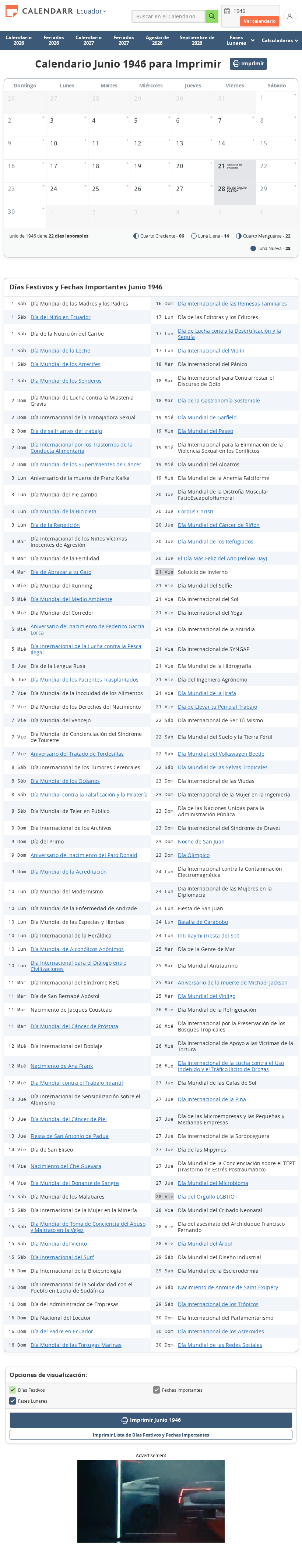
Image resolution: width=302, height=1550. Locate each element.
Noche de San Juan (201, 841)
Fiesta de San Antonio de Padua (70, 1135)
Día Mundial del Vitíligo (206, 996)
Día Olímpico (194, 855)
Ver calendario (259, 21)
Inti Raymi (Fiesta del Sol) (208, 935)
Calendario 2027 (89, 40)
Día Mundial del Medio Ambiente (71, 599)
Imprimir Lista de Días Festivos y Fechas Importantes (151, 1435)
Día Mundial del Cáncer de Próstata (74, 1026)
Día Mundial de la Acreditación (69, 871)
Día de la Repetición (55, 524)
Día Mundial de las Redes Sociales (220, 1344)
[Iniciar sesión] (289, 16)
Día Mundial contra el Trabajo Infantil (77, 1082)
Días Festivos (31, 1390)
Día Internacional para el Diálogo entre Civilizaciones (78, 965)
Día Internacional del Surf (62, 1257)
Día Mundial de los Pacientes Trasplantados (84, 679)
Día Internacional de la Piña (212, 1099)
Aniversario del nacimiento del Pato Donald (84, 855)
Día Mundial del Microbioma (213, 1182)
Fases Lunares (33, 1401)
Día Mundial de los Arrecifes (66, 364)
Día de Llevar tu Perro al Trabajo (217, 706)
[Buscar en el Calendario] (212, 16)
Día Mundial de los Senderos (66, 380)
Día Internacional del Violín (211, 350)
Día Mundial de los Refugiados (215, 541)
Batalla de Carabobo (203, 921)
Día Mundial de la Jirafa (207, 693)
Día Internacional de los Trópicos (218, 1304)
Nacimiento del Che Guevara (66, 1166)
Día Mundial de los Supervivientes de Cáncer (86, 464)
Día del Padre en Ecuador (62, 1331)
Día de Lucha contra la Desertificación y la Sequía (229, 333)
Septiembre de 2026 (197, 40)
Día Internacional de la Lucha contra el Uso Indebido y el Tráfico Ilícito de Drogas (231, 1066)
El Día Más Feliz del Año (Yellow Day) (222, 558)
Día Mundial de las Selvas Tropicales (223, 767)
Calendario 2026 (19, 40)
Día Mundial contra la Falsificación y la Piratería (89, 794)
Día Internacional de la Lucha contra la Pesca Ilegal (86, 649)
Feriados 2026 (53, 40)
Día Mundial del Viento (59, 1243)
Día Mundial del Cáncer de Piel (69, 1119)
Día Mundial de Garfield (207, 417)
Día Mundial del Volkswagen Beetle (221, 753)
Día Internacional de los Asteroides (221, 1331)
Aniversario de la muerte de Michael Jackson (233, 982)
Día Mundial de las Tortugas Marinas (76, 1344)
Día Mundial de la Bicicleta (63, 511)
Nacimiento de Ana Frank (62, 1065)
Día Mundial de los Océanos (65, 780)
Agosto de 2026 (157, 40)
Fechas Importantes (182, 1390)
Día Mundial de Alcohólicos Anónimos (77, 949)
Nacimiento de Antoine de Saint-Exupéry (228, 1287)
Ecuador (89, 11)
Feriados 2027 (123, 40)
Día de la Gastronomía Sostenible (219, 400)
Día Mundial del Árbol (205, 1243)
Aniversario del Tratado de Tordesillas (77, 753)
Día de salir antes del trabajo (66, 430)
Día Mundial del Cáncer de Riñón (219, 524)
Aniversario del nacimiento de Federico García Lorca (87, 629)
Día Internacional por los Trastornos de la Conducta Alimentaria (82, 447)
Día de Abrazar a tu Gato (61, 571)
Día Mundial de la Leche (60, 350)
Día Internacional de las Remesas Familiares (232, 303)
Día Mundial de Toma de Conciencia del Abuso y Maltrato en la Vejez (88, 1226)
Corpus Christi (195, 511)
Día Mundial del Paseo (205, 430)
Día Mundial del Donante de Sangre (75, 1182)
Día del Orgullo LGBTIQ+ (208, 1196)
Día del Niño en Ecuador (61, 317)
